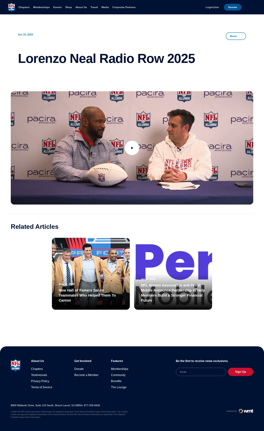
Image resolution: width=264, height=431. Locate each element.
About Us (81, 7)
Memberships (41, 7)
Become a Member (86, 375)
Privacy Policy (40, 381)
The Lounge (118, 387)
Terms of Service (41, 387)
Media (105, 7)
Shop (68, 7)
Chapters (24, 7)
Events (57, 7)
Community (118, 375)
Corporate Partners (124, 7)
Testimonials (39, 375)
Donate (79, 368)
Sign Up (240, 371)
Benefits (116, 381)
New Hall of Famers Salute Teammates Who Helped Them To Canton (87, 295)
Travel (94, 7)
